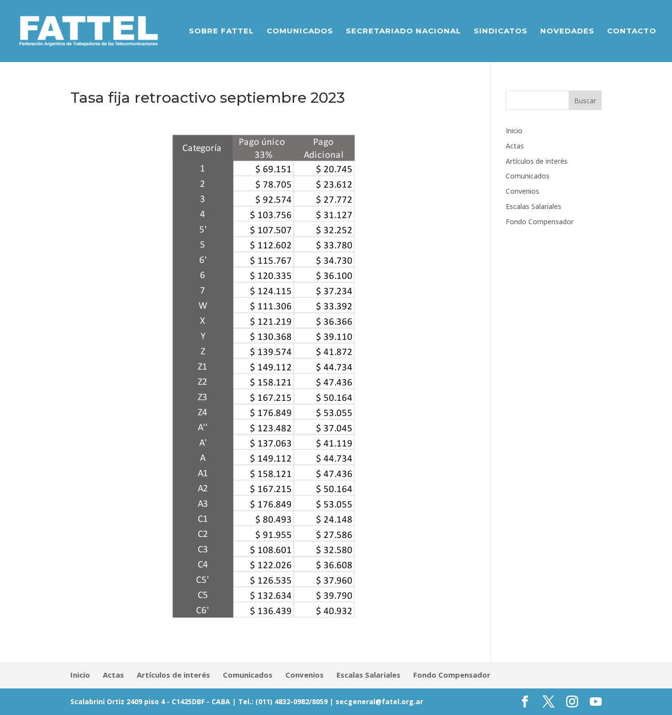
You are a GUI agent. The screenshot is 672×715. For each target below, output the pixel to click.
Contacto (631, 31)
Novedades (567, 31)
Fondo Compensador (540, 221)
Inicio (514, 130)
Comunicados (300, 31)
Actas (515, 145)
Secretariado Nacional (403, 31)
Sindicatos (500, 31)
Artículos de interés (537, 161)
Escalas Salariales (533, 206)
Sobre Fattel (221, 31)
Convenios (522, 191)
